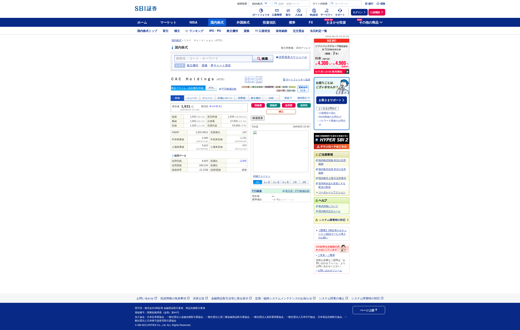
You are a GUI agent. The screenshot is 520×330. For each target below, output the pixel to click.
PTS (211, 87)
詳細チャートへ (261, 176)
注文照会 (298, 31)
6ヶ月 (286, 182)
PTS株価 (257, 191)
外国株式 (243, 22)
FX (311, 22)
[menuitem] (369, 3)
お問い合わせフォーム (330, 270)
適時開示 (302, 98)
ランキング (196, 31)
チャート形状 (222, 65)
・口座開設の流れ (326, 113)
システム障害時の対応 (332, 220)
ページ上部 (367, 310)
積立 (177, 31)
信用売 (304, 105)
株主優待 (232, 31)
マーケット (168, 22)
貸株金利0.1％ (303, 89)
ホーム (142, 22)
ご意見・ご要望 (326, 255)
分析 (271, 98)
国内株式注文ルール (329, 211)
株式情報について (328, 206)
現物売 (273, 105)
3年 (304, 182)
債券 (292, 22)
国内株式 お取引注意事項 (332, 178)
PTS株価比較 (229, 88)
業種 (204, 65)
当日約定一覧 (318, 31)
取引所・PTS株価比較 (297, 191)
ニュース (192, 98)
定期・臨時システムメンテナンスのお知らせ (283, 298)
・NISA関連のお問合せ (328, 116)
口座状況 (264, 31)
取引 (166, 31)
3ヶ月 (276, 182)
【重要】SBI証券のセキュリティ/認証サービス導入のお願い (332, 234)
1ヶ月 (267, 182)
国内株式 (217, 22)
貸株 (246, 31)
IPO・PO (215, 31)
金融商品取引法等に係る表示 (229, 298)
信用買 (288, 105)
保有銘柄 (281, 31)
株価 (177, 98)
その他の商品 (368, 22)
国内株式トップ (147, 31)
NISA (193, 22)
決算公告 (198, 298)
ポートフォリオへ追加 (298, 79)
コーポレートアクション (331, 192)
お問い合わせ (145, 298)
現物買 (258, 105)
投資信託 (269, 22)
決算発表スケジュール (293, 57)
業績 (287, 98)
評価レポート (225, 98)
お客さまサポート (330, 100)
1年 (295, 182)
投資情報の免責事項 (173, 298)
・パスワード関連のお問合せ (331, 122)
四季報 (241, 98)
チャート (207, 98)
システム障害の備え (331, 298)
